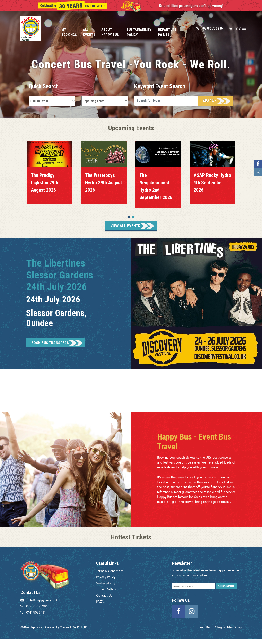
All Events (89, 32)
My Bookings (69, 32)
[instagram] (191, 611)
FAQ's (100, 601)
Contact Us (104, 595)
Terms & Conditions (109, 570)
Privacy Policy (105, 577)
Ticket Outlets (106, 589)
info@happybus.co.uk (43, 600)
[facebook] (178, 611)
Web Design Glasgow (213, 627)
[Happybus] (36, 28)
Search (210, 101)
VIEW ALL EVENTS (125, 225)
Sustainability (105, 583)
